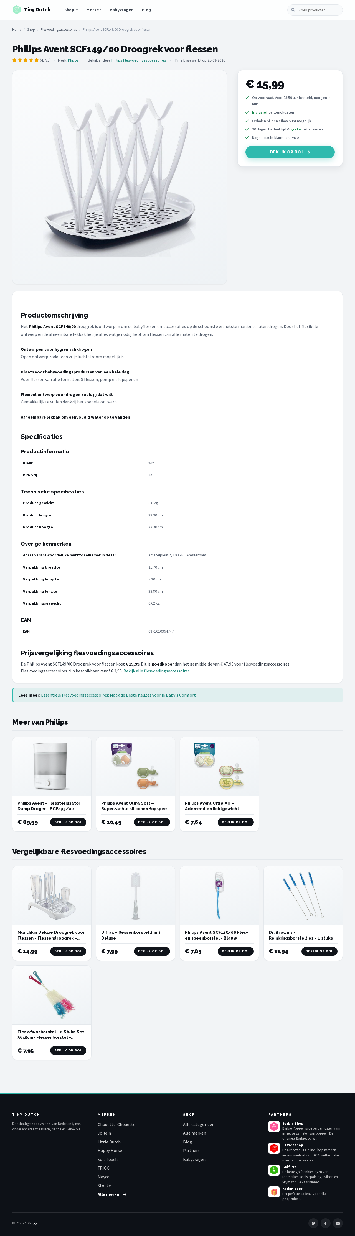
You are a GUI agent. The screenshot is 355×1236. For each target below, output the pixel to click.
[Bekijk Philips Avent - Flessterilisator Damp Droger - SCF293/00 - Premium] (51, 766)
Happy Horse (110, 1150)
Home (16, 29)
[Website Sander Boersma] (35, 1223)
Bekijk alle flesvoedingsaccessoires (156, 671)
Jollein (104, 1133)
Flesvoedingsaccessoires (59, 29)
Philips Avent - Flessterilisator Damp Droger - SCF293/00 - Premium (48, 809)
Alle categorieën (198, 1124)
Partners (191, 1150)
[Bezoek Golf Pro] (274, 1170)
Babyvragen (121, 10)
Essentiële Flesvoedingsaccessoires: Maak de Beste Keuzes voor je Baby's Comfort (118, 695)
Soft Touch (108, 1159)
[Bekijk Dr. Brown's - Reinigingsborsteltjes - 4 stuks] (303, 895)
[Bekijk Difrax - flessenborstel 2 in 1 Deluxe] (135, 895)
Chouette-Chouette (116, 1124)
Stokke (104, 1185)
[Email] (338, 1223)
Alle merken (194, 1133)
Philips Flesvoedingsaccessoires (138, 60)
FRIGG (104, 1168)
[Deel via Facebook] (326, 1223)
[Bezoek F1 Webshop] (274, 1148)
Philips (73, 60)
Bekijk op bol (287, 152)
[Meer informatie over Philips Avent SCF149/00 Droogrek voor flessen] (119, 177)
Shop (69, 10)
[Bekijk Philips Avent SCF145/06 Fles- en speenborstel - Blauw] (219, 895)
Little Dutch (109, 1142)
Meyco (104, 1176)
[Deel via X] (313, 1223)
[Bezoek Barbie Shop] (274, 1126)
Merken (94, 10)
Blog (146, 10)
